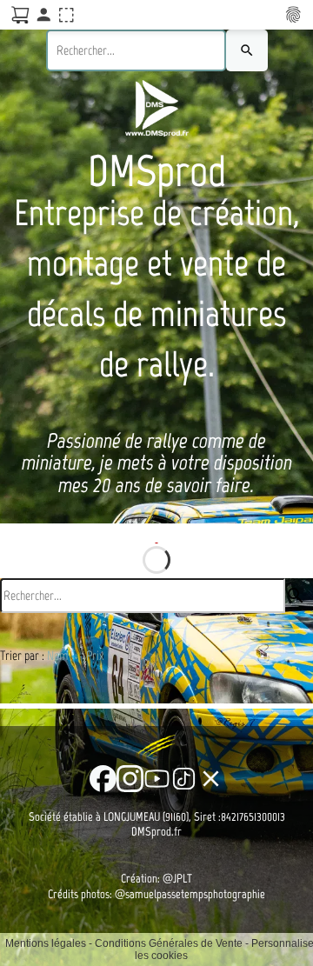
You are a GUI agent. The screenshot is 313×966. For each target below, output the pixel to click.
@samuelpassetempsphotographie (190, 894)
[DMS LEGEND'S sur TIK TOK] (183, 778)
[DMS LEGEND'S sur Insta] (130, 778)
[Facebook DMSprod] (103, 778)
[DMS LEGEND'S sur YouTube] (156, 778)
